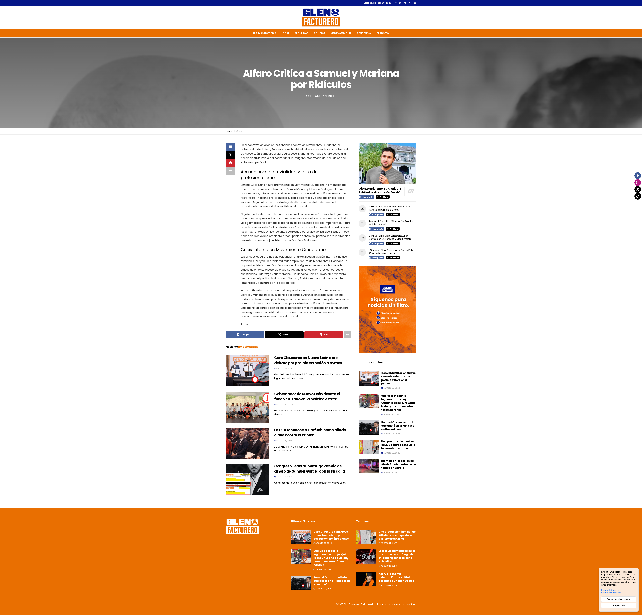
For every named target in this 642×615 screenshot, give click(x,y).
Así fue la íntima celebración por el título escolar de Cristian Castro (396, 577)
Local (285, 33)
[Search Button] (415, 3)
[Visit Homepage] (321, 17)
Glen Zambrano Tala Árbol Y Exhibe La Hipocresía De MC (380, 190)
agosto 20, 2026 (284, 404)
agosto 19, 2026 (284, 440)
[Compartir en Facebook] (230, 147)
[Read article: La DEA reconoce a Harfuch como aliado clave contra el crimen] (247, 443)
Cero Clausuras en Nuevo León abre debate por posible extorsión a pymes (308, 360)
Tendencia (364, 33)
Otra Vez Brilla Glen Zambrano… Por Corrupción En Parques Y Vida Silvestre (390, 237)
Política (319, 33)
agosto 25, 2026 (323, 588)
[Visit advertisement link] (387, 309)
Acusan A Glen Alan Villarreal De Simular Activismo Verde (391, 222)
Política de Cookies (610, 590)
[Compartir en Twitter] (230, 155)
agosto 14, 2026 (388, 585)
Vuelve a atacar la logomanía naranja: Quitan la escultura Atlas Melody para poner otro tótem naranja (398, 403)
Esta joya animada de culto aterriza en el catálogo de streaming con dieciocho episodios (397, 556)
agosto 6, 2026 (284, 476)
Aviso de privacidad (406, 604)
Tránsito (382, 33)
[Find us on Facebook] (396, 3)
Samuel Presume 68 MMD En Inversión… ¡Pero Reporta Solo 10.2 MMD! (391, 208)
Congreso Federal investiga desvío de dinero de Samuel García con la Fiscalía (309, 469)
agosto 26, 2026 (323, 569)
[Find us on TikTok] (409, 3)
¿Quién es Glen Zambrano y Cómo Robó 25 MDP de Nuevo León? (391, 251)
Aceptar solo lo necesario (618, 599)
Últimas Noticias (264, 33)
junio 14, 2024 (313, 95)
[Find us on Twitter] (400, 3)
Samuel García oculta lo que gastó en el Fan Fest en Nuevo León (397, 425)
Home (229, 131)
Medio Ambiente (341, 33)
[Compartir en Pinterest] (230, 163)
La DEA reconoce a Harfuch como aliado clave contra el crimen (310, 432)
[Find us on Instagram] (405, 3)
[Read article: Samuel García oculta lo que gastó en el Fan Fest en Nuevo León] (369, 427)
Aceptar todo (619, 605)
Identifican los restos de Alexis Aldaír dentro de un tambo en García (398, 464)
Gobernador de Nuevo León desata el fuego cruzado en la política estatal (307, 396)
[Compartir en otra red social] (230, 171)
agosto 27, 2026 (284, 368)
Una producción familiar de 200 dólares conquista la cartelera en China (398, 445)
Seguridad (302, 33)
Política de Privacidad (611, 592)
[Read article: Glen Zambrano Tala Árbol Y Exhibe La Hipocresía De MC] (387, 163)
